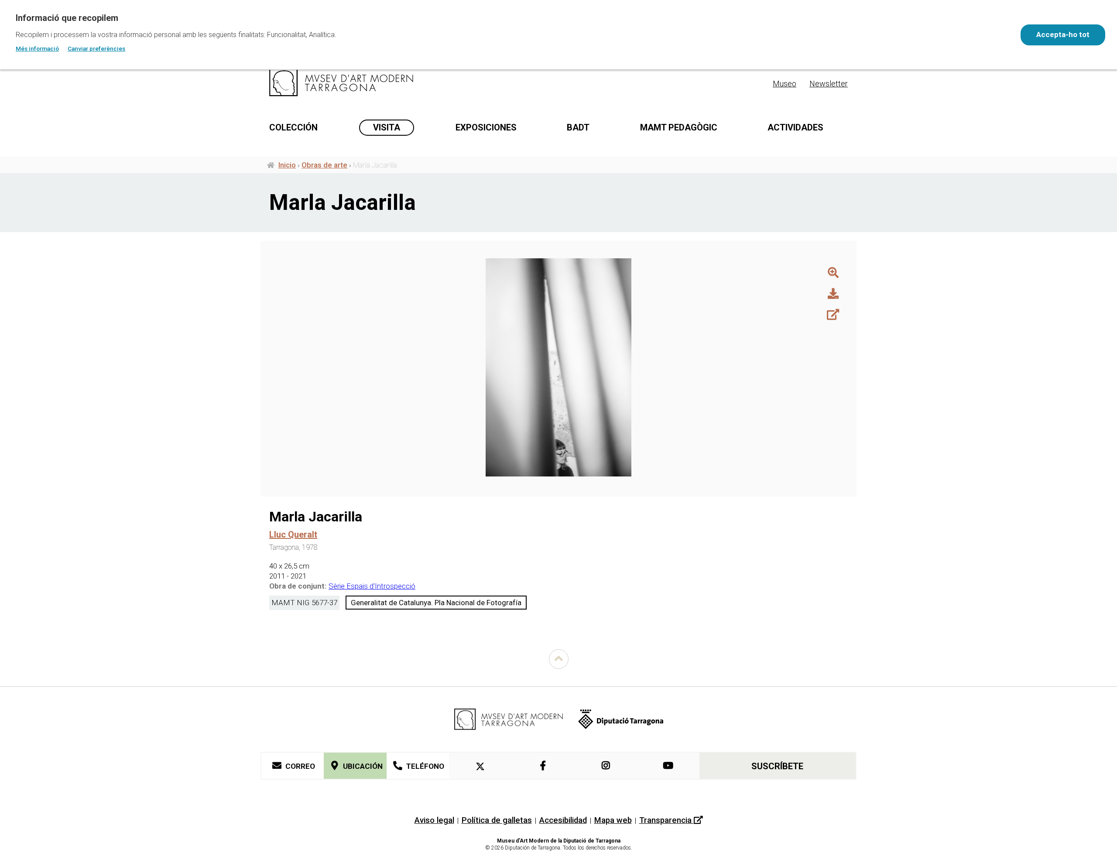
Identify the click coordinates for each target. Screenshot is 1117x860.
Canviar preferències (96, 48)
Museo (784, 83)
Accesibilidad (563, 820)
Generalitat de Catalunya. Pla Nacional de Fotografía (436, 602)
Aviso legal (434, 820)
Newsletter (828, 83)
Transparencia (666, 820)
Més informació (37, 48)
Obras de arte (324, 165)
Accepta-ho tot (1063, 34)
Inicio (287, 165)
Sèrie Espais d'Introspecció (372, 586)
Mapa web (613, 820)
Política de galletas (497, 820)
